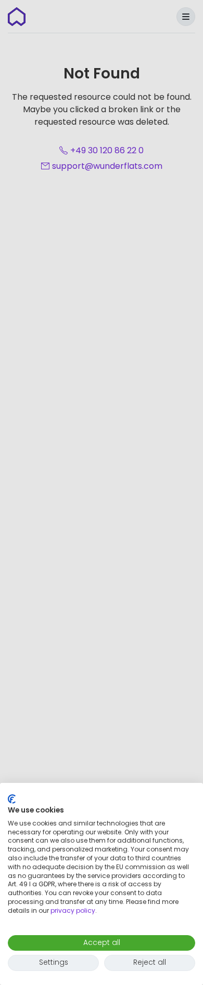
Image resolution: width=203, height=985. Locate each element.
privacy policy (72, 910)
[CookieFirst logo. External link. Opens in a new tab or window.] (12, 799)
